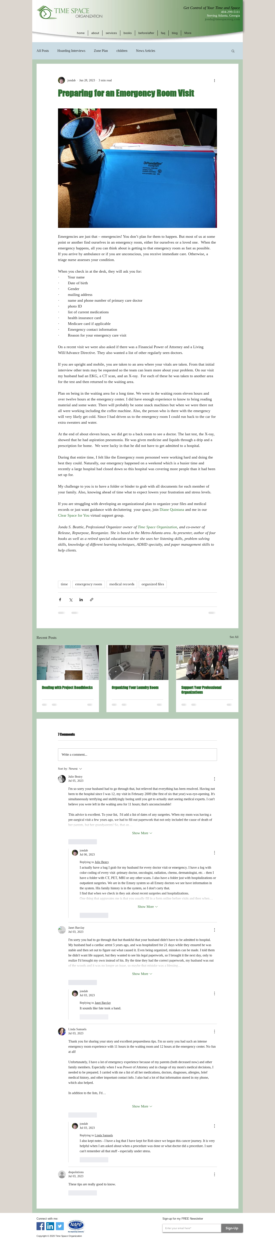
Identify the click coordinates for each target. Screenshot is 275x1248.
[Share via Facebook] (60, 600)
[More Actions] (214, 779)
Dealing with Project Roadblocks (67, 687)
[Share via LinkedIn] (81, 600)
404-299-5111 (230, 12)
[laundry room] (138, 662)
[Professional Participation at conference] (207, 662)
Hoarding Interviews (71, 51)
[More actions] (214, 80)
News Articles (145, 51)
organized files (153, 584)
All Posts (43, 51)
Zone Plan (101, 51)
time (64, 584)
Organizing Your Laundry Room (135, 687)
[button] (95, 33)
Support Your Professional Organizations (201, 690)
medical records (121, 584)
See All (234, 637)
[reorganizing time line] (68, 662)
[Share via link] (92, 600)
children (121, 51)
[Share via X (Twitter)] (71, 600)
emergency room (88, 584)
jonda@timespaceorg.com (222, 19)
